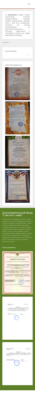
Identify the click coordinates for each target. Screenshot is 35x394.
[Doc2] (17, 318)
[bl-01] (17, 83)
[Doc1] (17, 272)
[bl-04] (17, 186)
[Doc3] (17, 363)
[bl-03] (17, 152)
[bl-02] (17, 118)
